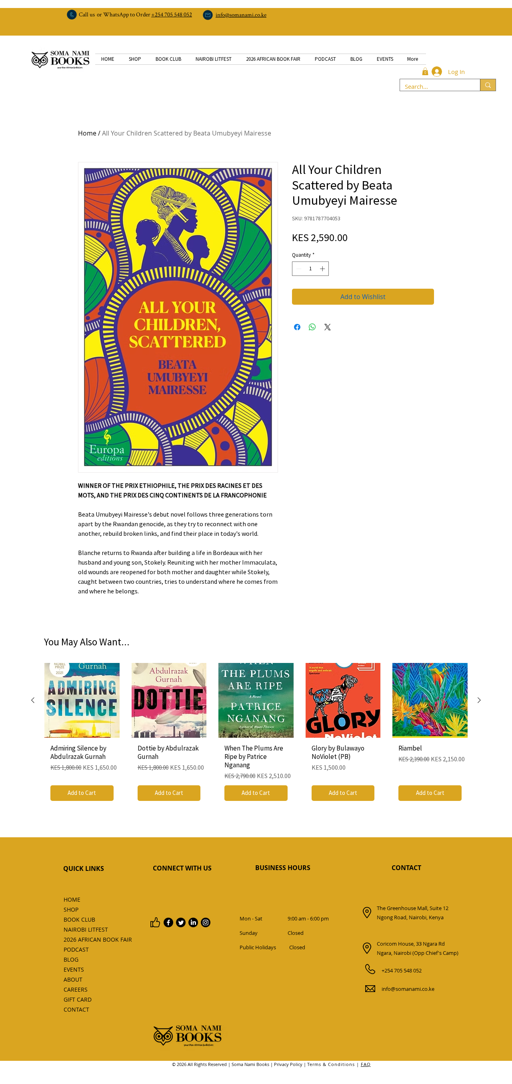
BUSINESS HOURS (282, 867)
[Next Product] (479, 700)
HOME (72, 899)
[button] (425, 71)
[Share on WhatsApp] (312, 327)
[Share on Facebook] (297, 327)
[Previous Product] (33, 700)
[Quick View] (82, 700)
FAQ (366, 1064)
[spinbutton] (310, 268)
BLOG (71, 959)
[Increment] (323, 268)
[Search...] (488, 85)
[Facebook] (168, 922)
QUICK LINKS (83, 868)
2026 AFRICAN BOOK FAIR (81, 939)
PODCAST (76, 949)
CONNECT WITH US (182, 868)
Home (87, 133)
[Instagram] (205, 922)
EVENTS (74, 969)
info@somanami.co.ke (408, 988)
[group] (256, 735)
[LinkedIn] (193, 922)
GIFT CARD (78, 999)
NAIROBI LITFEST (81, 929)
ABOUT (73, 979)
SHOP (71, 909)
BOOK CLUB (79, 919)
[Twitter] (181, 922)
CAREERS (76, 989)
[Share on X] (327, 327)
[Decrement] (298, 268)
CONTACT (406, 867)
